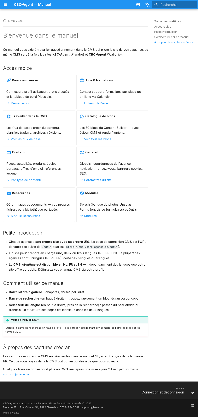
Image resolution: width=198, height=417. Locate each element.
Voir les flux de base (25, 139)
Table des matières (167, 21)
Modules (90, 216)
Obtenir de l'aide (95, 103)
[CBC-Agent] (192, 405)
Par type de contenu (25, 180)
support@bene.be (16, 374)
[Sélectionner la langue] (147, 4)
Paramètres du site (97, 180)
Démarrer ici (19, 103)
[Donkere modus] (138, 4)
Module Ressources (25, 216)
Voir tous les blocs (97, 139)
